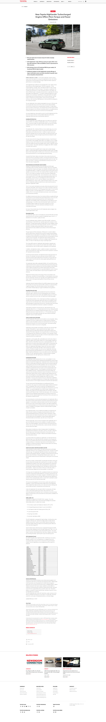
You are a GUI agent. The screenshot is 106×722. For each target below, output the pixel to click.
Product (35, 1)
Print (29, 641)
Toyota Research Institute (41, 692)
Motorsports (56, 1)
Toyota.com (22, 688)
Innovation (49, 1)
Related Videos (70, 62)
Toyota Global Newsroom (41, 694)
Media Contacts (72, 689)
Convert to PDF (31, 644)
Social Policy (55, 689)
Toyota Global (39, 689)
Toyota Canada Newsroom (41, 697)
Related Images (70, 60)
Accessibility (55, 691)
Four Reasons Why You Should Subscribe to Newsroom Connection (34, 671)
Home (23, 6)
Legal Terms (55, 688)
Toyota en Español (23, 694)
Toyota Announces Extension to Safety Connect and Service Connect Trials (71, 672)
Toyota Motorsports (23, 692)
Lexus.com (22, 689)
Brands (69, 1)
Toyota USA (38, 688)
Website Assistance (73, 691)
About (62, 1)
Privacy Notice (55, 692)
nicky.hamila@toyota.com (32, 633)
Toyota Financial (23, 691)
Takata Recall (80, 1)
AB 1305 (54, 694)
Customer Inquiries (73, 688)
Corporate (42, 1)
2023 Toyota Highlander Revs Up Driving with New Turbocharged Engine (52, 672)
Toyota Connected (39, 691)
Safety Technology (67, 668)
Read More (28, 673)
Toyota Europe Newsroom (41, 695)
